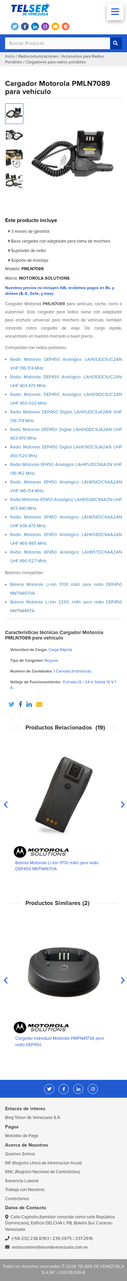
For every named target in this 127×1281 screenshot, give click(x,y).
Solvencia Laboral (22, 1181)
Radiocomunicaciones (38, 56)
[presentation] (5, 803)
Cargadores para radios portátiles (56, 62)
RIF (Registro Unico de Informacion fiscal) (43, 1163)
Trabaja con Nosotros (25, 1189)
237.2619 (84, 1238)
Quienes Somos (20, 1154)
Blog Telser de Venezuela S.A (32, 1117)
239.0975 (62, 1238)
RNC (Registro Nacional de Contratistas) (42, 1172)
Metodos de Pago (21, 1135)
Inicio (10, 56)
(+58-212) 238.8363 (30, 1238)
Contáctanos (17, 1198)
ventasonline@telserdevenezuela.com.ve (50, 1247)
